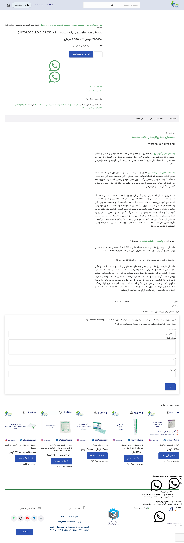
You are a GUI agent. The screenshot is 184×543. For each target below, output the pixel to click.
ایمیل (173, 369)
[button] (94, 99)
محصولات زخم (70, 104)
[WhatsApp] (14, 518)
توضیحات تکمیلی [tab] (156, 118)
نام (174, 358)
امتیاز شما (172, 330)
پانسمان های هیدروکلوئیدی (161, 172)
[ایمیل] (41, 518)
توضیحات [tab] (172, 118)
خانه (101, 25)
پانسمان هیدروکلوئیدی (164, 153)
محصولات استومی (78, 25)
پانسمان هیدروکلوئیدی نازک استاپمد (153, 137)
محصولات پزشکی (92, 25)
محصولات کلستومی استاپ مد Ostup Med (55, 25)
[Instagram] (21, 518)
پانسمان (78, 104)
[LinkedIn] (34, 518)
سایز (101, 45)
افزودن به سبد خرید (81, 54)
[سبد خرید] (8, 5)
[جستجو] (112, 5)
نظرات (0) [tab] (140, 118)
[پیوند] (175, 5)
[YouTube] (27, 518)
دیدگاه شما (171, 338)
